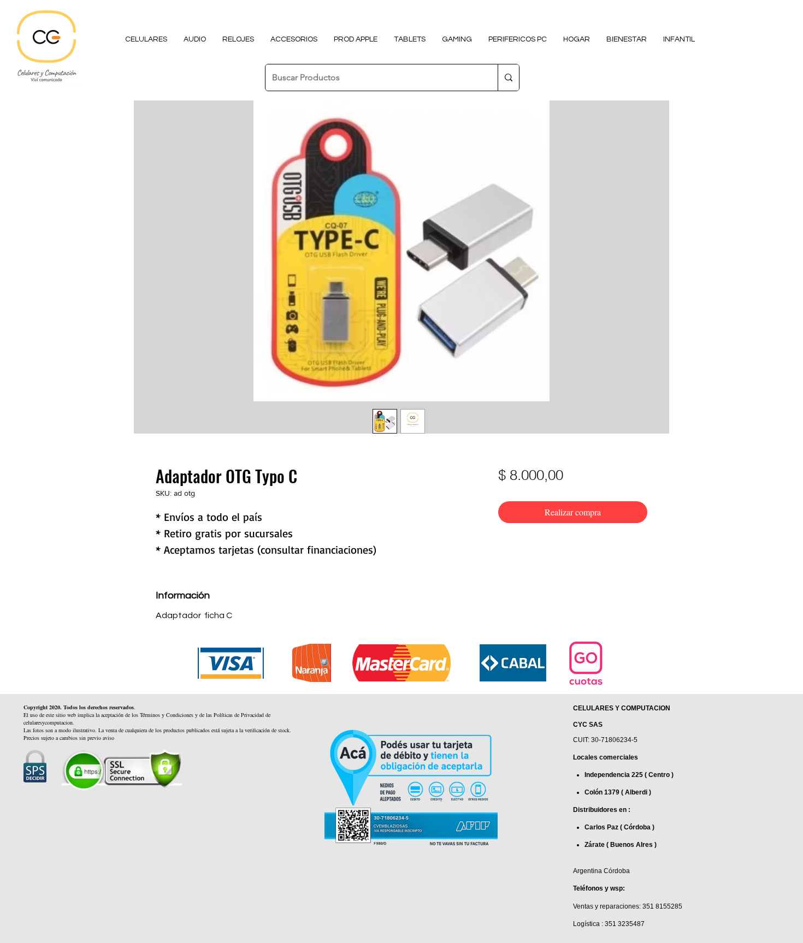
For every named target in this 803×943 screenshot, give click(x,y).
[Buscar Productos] (508, 77)
